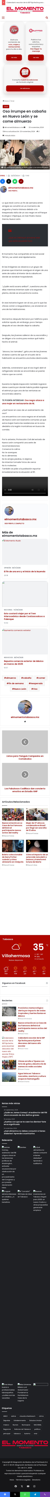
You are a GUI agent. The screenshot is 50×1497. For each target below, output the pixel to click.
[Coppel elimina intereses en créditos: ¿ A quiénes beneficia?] (9, 1196)
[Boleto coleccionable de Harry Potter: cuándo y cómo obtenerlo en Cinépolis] (13, 846)
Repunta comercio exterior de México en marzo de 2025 (23, 662)
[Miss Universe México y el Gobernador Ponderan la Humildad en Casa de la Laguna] (25, 1392)
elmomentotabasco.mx (14, 127)
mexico (6, 1425)
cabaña (27, 677)
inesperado (37, 683)
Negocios (7, 1429)
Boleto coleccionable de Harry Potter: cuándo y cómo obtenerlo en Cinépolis (12, 858)
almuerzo (11, 677)
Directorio (36, 1480)
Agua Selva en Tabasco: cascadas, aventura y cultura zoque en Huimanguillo (32, 1076)
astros (13, 1416)
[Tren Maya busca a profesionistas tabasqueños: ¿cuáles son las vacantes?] (9, 1391)
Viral (12, 101)
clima (41, 1416)
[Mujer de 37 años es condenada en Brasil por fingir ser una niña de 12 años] (37, 814)
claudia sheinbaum (27, 1416)
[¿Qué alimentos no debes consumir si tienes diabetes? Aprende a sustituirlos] (40, 1155)
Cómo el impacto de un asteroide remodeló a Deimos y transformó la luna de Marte (37, 858)
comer (41, 677)
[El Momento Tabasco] (25, 10)
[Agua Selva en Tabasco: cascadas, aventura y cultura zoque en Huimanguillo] (9, 1077)
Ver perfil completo (14, 523)
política (37, 1429)
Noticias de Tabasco (22, 1429)
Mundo (15, 1425)
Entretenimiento (20, 1420)
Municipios (26, 1425)
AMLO (5, 1416)
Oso (35, 688)
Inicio (6, 101)
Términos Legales (23, 1480)
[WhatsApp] (14, 181)
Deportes (6, 1420)
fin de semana (16, 683)
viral (35, 1433)
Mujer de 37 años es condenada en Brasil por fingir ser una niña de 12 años (36, 827)
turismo (27, 1433)
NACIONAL (37, 1425)
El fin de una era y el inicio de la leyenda (24, 571)
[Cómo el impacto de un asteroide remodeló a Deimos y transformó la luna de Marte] (37, 846)
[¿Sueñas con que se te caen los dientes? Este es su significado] (25, 1150)
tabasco (17, 1433)
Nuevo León (20, 688)
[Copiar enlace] (21, 181)
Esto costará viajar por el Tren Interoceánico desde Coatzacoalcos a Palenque (24, 616)
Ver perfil (12, 191)
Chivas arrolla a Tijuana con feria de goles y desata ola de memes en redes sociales (32, 1064)
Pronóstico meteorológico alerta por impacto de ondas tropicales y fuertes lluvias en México (32, 1012)
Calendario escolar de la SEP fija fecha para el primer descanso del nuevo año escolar (31, 1042)
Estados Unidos (35, 1420)
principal (6, 1433)
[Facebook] (2, 181)
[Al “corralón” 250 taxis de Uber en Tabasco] (25, 1194)
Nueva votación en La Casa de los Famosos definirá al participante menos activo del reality (32, 1027)
